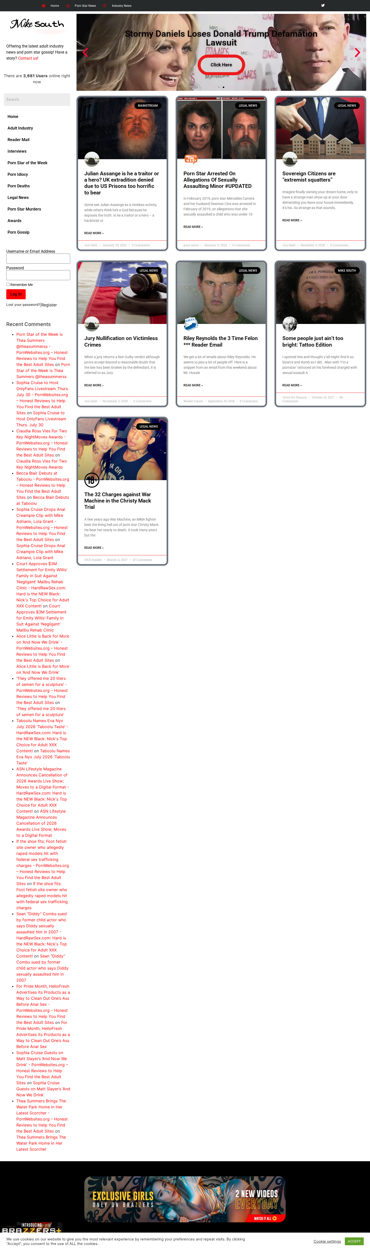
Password (15, 268)
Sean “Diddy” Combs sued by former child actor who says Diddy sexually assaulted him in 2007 (42, 968)
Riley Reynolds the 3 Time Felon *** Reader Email (220, 341)
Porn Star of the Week (27, 162)
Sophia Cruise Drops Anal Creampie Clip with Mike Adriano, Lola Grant (40, 551)
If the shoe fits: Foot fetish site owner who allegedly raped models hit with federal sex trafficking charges (42, 895)
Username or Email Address (30, 251)
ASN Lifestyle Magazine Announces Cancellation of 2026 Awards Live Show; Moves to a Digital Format (41, 823)
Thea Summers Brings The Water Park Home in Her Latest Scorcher (41, 1143)
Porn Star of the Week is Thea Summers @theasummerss (43, 370)
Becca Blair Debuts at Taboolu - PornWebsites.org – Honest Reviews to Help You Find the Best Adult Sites (42, 485)
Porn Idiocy (18, 174)
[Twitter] (322, 5)
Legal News (18, 197)
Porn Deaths (19, 186)
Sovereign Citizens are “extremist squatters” (309, 177)
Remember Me (21, 285)
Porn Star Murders (24, 209)
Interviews (17, 151)
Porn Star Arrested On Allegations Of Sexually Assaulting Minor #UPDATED (217, 180)
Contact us (27, 58)
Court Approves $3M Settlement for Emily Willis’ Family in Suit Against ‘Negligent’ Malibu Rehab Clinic (41, 618)
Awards (14, 220)
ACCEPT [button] (354, 1241)
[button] (85, 52)
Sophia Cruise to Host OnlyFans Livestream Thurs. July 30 (41, 418)
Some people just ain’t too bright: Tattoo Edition (312, 341)
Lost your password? (23, 305)
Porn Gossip (18, 232)
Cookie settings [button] (327, 1241)
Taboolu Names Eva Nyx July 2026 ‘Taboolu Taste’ (43, 756)
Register (49, 304)
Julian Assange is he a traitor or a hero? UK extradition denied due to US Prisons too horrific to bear (121, 183)
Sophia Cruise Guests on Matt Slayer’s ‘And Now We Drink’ (43, 1088)
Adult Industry (20, 128)
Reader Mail (18, 139)
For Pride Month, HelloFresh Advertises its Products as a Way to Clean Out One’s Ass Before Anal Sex (43, 1034)
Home (13, 116)
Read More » (94, 233)
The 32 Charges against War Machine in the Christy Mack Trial (117, 500)
